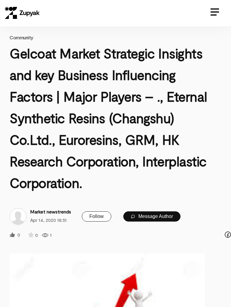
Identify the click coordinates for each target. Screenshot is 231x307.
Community (21, 37)
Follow (96, 216)
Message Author (155, 216)
